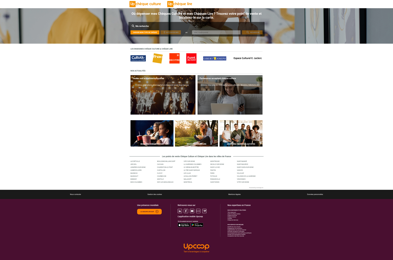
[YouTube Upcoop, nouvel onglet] (192, 211)
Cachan (160, 164)
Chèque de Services (233, 220)
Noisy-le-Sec (215, 167)
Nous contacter (75, 194)
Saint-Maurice (242, 164)
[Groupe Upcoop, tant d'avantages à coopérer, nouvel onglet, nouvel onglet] (196, 248)
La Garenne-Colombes (192, 164)
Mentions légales (234, 194)
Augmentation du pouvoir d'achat (237, 230)
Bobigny (133, 179)
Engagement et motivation (235, 228)
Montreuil (188, 182)
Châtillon (161, 170)
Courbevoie (161, 176)
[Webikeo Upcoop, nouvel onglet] (204, 211)
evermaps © (259, 187)
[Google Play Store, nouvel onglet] (197, 225)
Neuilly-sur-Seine (217, 164)
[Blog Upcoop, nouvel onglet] (198, 211)
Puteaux (213, 176)
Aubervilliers (136, 170)
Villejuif (240, 173)
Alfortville (135, 161)
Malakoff (187, 179)
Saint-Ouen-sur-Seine (245, 167)
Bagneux (133, 173)
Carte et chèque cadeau (234, 214)
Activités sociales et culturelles (236, 231)
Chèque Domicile (232, 215)
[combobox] (216, 32)
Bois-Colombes (136, 182)
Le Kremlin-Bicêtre (191, 167)
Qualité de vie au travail (234, 227)
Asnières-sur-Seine (138, 167)
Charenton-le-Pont (165, 167)
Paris (212, 173)
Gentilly (160, 179)
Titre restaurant (232, 212)
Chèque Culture (232, 217)
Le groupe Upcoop (147, 211)
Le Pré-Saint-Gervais (192, 170)
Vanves (240, 170)
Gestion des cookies (154, 194)
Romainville (215, 179)
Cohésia (230, 218)
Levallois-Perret (190, 176)
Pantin (213, 170)
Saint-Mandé (242, 161)
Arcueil (133, 164)
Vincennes (241, 179)
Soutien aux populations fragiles (236, 234)
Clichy (159, 173)
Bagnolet (134, 176)
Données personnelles (315, 194)
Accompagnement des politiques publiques (239, 233)
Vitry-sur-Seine (243, 182)
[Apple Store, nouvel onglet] (184, 225)
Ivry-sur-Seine (189, 161)
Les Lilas (187, 173)
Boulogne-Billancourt (166, 161)
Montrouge (215, 161)
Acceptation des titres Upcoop (236, 236)
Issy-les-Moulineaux (165, 182)
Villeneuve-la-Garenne (246, 176)
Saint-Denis (214, 182)
